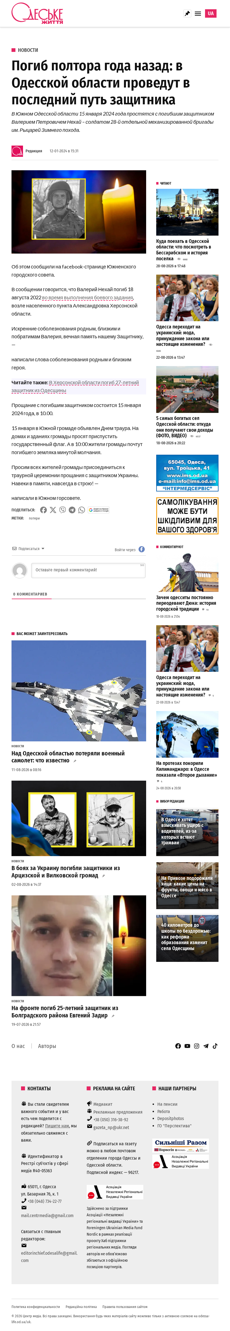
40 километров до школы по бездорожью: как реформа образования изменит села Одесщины (186, 936)
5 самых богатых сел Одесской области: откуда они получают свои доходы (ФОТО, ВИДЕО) (184, 427)
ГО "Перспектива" (174, 1125)
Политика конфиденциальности (36, 1307)
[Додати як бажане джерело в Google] (98, 510)
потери (34, 518)
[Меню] (198, 14)
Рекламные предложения (117, 1112)
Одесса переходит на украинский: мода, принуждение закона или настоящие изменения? (182, 335)
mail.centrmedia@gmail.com (47, 1215)
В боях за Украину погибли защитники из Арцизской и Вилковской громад (66, 872)
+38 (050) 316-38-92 (110, 1119)
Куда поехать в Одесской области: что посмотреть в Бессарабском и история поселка (183, 250)
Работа (163, 1111)
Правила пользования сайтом (125, 1307)
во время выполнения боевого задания (87, 297)
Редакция (34, 151)
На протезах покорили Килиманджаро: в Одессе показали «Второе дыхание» (186, 769)
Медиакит (102, 1104)
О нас (18, 1046)
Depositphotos (170, 1118)
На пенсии (167, 1104)
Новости (28, 50)
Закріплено (187, 13)
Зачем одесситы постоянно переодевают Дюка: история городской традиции (186, 603)
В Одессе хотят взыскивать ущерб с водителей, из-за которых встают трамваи (182, 831)
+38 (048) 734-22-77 (44, 1201)
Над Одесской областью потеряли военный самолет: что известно (68, 757)
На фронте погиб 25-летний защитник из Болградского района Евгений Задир (65, 1011)
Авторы (47, 1046)
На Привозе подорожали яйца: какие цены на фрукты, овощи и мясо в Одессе (187, 887)
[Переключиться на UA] (211, 13)
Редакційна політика (81, 1307)
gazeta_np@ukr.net (111, 1127)
